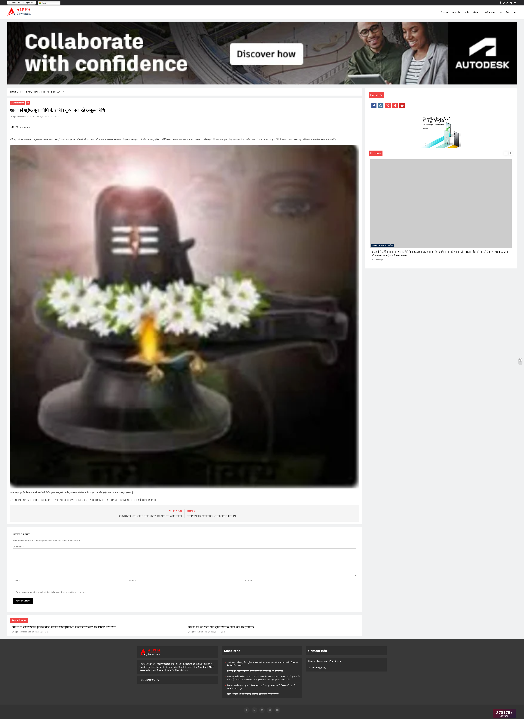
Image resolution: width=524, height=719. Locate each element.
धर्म (500, 12)
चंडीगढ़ (390, 245)
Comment (18, 546)
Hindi (43, 3)
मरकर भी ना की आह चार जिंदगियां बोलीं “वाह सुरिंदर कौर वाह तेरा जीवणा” (253, 694)
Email (132, 580)
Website (249, 580)
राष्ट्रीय (466, 12)
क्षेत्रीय (476, 12)
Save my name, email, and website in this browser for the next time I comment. (51, 592)
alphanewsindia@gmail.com (327, 661)
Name (16, 580)
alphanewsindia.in (20, 116)
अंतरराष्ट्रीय (456, 12)
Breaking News (17, 103)
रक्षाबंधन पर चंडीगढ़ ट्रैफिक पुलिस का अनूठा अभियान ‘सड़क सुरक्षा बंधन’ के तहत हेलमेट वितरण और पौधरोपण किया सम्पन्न (64, 627)
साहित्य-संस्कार (490, 12)
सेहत (507, 12)
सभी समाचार (444, 12)
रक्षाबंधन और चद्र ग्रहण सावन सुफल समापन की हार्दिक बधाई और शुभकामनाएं (221, 627)
